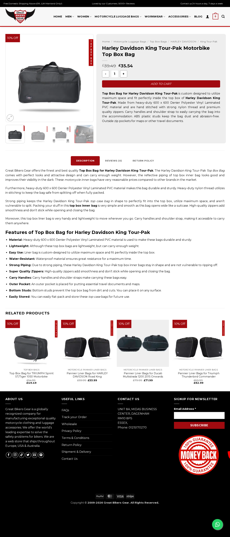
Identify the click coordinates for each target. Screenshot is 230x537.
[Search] (223, 16)
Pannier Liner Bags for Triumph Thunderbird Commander (198, 375)
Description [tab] (85, 160)
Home (58, 16)
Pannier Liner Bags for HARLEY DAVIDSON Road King (87, 375)
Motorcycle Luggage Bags (117, 16)
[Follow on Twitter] (28, 455)
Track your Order (74, 417)
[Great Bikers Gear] (20, 15)
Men (68, 16)
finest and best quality (62, 170)
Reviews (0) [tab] (113, 160)
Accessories (178, 16)
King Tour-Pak (208, 41)
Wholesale (69, 424)
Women (83, 16)
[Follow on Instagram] (15, 455)
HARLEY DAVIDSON (183, 41)
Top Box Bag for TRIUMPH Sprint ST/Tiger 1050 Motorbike (31, 375)
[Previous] (11, 78)
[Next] (87, 78)
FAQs (65, 410)
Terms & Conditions (75, 438)
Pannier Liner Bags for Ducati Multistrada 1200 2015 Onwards (143, 375)
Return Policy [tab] (143, 160)
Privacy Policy (71, 431)
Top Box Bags (158, 41)
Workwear (154, 16)
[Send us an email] (35, 455)
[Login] (207, 16)
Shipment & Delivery (76, 451)
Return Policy (72, 445)
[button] (215, 16)
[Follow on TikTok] (22, 455)
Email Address (185, 409)
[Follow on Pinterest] (41, 455)
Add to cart (161, 84)
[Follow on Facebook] (9, 455)
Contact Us (69, 458)
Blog (198, 16)
